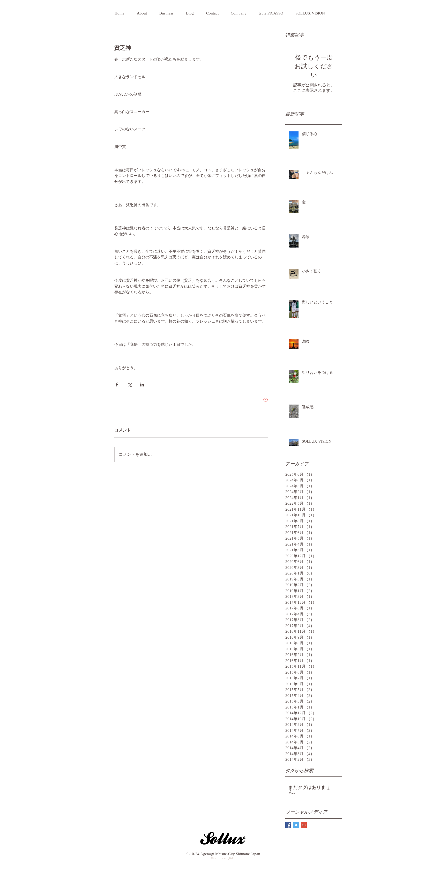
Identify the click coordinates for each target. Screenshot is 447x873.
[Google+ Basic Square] (304, 825)
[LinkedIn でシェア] (142, 384)
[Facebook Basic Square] (288, 825)
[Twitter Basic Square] (296, 825)
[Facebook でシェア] (116, 384)
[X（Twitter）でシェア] (129, 384)
